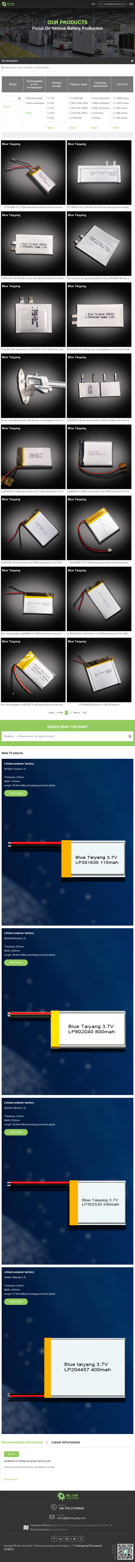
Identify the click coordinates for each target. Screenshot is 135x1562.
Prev (61, 713)
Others (97, 118)
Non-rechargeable (34, 103)
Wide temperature (100, 103)
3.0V (51, 108)
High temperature (100, 108)
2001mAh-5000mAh (78, 103)
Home (19, 67)
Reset (6, 106)
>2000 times (122, 98)
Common (98, 113)
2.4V (51, 103)
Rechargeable (34, 98)
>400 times (121, 113)
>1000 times (122, 103)
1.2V (51, 98)
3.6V (51, 118)
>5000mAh (77, 98)
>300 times (121, 118)
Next (76, 713)
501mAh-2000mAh (78, 108)
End (84, 713)
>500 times (121, 108)
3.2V (51, 113)
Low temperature (100, 98)
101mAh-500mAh (78, 113)
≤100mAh (76, 118)
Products (29, 67)
